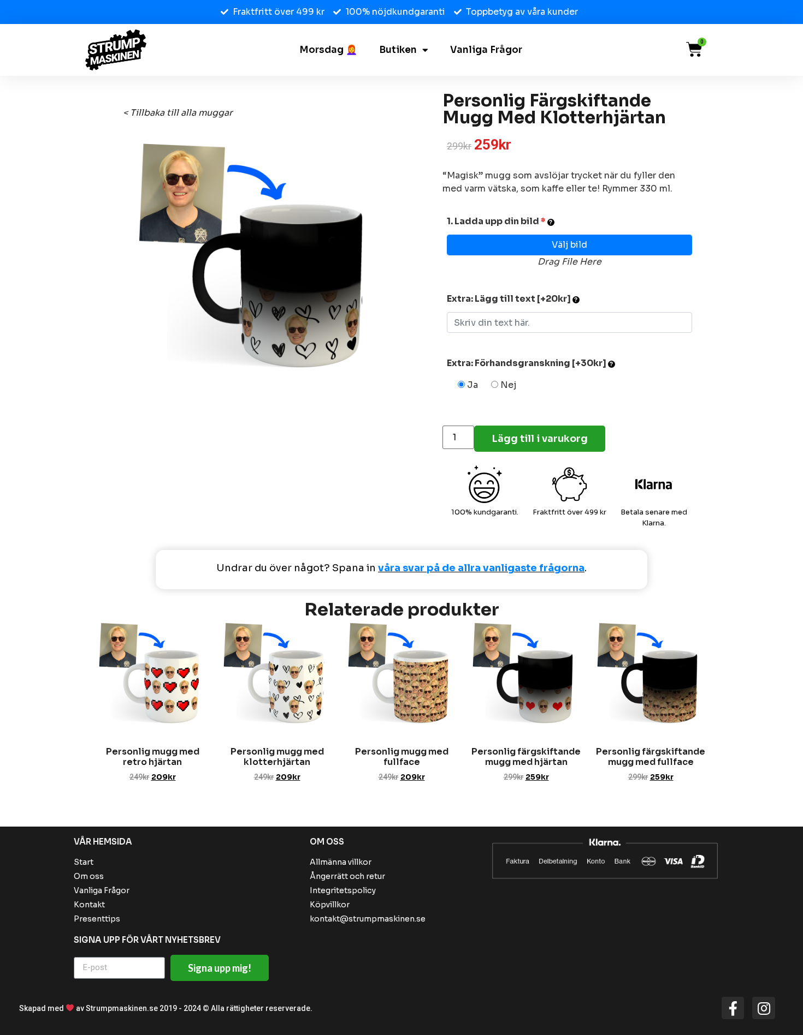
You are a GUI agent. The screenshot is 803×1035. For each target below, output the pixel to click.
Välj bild (569, 244)
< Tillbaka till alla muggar (178, 112)
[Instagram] (763, 1008)
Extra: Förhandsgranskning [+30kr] (527, 363)
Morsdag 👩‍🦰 (328, 50)
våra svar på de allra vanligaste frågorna (481, 568)
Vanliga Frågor (486, 50)
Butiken (398, 50)
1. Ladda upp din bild (496, 221)
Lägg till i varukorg (540, 439)
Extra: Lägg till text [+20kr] (509, 298)
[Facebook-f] (733, 1008)
